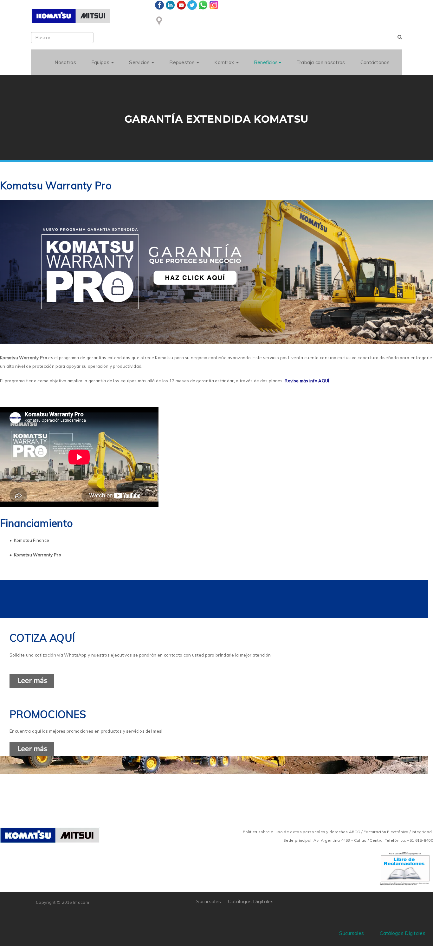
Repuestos (182, 62)
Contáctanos (375, 62)
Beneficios (266, 62)
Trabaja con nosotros (320, 62)
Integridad (422, 831)
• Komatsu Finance (29, 540)
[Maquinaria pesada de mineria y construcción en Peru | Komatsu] (70, 16)
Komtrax (224, 62)
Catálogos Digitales (251, 901)
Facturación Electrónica (386, 831)
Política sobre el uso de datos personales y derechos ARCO (302, 831)
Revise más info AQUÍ (307, 380)
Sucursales (208, 901)
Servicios (140, 62)
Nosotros (65, 62)
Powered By (368, 906)
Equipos (101, 62)
